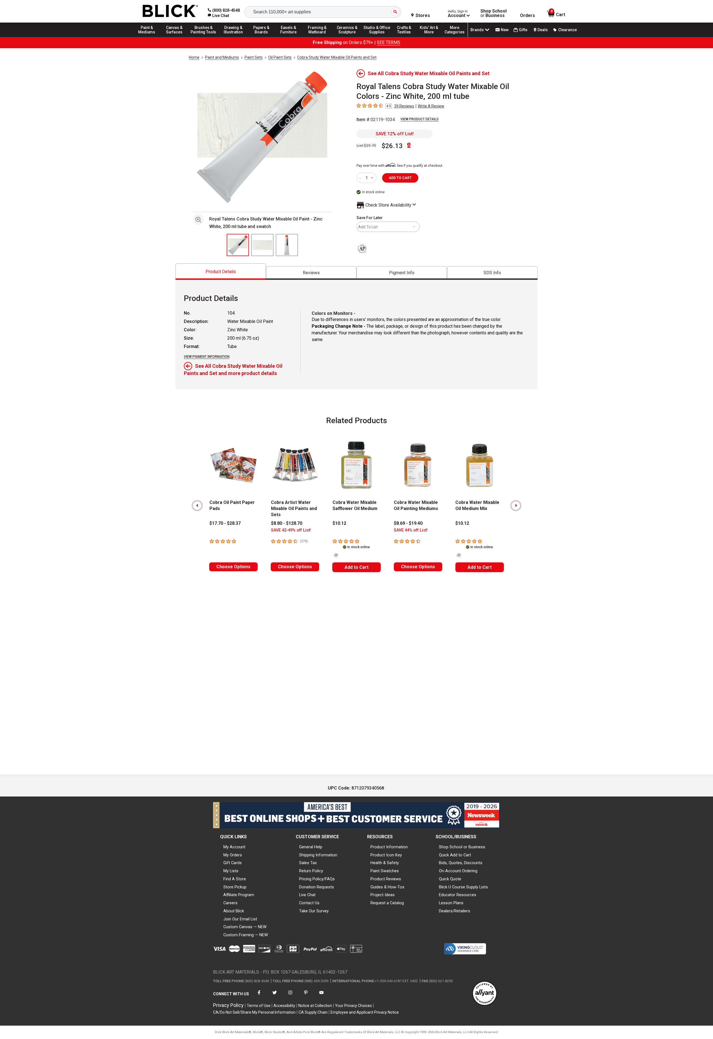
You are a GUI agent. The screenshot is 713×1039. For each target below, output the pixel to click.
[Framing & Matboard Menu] (317, 37)
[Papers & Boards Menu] (263, 37)
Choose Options (233, 566)
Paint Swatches (384, 870)
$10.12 (339, 523)
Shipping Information (318, 854)
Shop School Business (493, 13)
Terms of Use (258, 1005)
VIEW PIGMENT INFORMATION (206, 357)
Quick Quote (450, 878)
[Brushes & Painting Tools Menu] (204, 37)
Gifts (523, 30)
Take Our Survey (314, 910)
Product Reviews (385, 878)
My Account (234, 846)
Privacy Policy (228, 1005)
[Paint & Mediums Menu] (149, 37)
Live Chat (307, 894)
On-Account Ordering (458, 870)
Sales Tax (308, 862)
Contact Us (309, 902)
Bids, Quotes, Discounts (460, 862)
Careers (230, 902)
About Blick (233, 910)
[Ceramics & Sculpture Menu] (347, 37)
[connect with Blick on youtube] (321, 996)
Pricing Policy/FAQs (317, 878)
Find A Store (234, 878)
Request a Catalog (387, 902)
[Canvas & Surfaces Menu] (175, 37)
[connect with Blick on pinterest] (305, 996)
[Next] (515, 505)
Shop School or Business (462, 846)
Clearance (567, 30)
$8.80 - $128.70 (286, 523)
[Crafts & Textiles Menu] (407, 37)
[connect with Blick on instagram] (290, 996)
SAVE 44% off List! (411, 530)
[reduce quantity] (361, 177)
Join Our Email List (240, 919)
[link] (218, 15)
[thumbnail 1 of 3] (238, 245)
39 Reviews (404, 106)
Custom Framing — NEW (245, 934)
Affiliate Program (238, 894)
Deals (543, 30)
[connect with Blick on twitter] (274, 996)
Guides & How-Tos (387, 886)
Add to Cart (356, 567)
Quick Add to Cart (455, 854)
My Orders (232, 854)
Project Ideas (382, 894)
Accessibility (284, 1005)
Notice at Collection (315, 1005)
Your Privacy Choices (353, 1005)
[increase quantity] (373, 177)
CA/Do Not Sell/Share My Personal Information (254, 1012)
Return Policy (311, 870)
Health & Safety (384, 862)
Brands (477, 30)
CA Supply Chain (313, 1012)
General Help (310, 846)
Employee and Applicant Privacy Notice (365, 1012)
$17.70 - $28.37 (225, 523)
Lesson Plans (451, 902)
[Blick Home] (170, 11)
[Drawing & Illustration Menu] (233, 37)
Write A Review (431, 106)
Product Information (389, 846)
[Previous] (197, 505)
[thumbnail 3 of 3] (287, 245)
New (505, 30)
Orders (527, 15)
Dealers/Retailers (454, 910)
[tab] (220, 271)
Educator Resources (457, 894)
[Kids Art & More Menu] (431, 37)
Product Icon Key (386, 854)
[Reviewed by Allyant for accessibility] (484, 994)
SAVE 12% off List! (395, 133)
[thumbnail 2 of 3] (262, 245)
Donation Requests (316, 886)
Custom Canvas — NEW (245, 926)
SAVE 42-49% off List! (291, 530)
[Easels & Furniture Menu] (289, 37)
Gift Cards (232, 862)
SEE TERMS (388, 42)
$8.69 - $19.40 (408, 523)
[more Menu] (455, 37)
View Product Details (420, 119)
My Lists (230, 870)
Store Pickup (234, 886)
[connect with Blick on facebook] (259, 996)
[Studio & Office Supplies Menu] (377, 37)
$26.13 (392, 146)
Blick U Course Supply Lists (463, 886)
